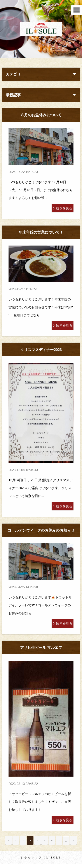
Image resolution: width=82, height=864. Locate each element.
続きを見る (64, 208)
